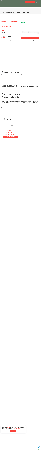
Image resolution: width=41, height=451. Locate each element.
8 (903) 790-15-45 (8, 132)
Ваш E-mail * (9, 145)
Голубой (3, 26)
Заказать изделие (30, 38)
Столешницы (4, 21)
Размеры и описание (10, 151)
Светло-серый (8, 26)
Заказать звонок (29, 2)
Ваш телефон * (23, 142)
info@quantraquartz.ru (9, 134)
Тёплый (3, 30)
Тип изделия (9, 148)
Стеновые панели (10, 21)
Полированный (5, 33)
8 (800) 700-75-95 (8, 130)
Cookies (8, 427)
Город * (22, 145)
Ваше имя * (9, 142)
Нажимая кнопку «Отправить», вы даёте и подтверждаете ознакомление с (19, 161)
